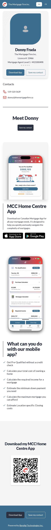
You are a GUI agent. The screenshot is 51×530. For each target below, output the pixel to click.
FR (46, 4)
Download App (15, 72)
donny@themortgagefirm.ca (20, 97)
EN (39, 4)
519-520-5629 (14, 91)
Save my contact (35, 72)
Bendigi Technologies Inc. (31, 525)
